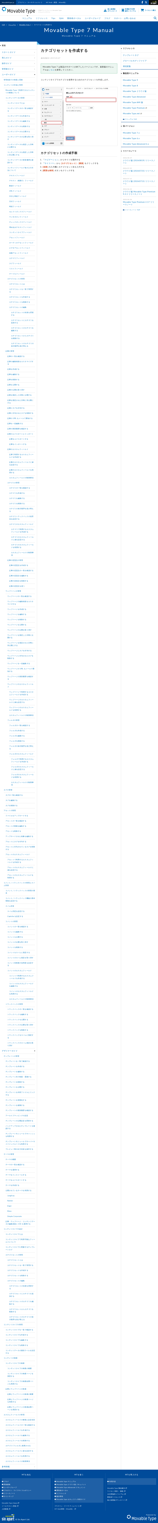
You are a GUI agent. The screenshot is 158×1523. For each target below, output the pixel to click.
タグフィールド (15, 263)
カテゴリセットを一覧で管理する (21, 291)
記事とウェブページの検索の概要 (20, 1394)
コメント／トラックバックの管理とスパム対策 (19, 884)
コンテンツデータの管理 (15, 98)
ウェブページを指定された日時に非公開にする (20, 644)
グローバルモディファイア (135, 61)
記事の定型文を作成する (18, 565)
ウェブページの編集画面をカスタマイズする (20, 603)
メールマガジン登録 (9, 1506)
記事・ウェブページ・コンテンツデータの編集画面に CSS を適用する (20, 1223)
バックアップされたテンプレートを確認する (20, 1127)
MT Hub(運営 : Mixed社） (64, 1509)
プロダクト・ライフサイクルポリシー (17, 1490)
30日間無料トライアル (115, 1494)
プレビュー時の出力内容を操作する (19, 1149)
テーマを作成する (12, 1185)
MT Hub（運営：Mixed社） (56, 2)
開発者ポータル (74, 18)
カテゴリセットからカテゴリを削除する (22, 337)
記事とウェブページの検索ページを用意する (20, 1401)
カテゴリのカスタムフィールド (21, 524)
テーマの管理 (9, 1154)
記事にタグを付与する (16, 408)
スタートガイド (9, 52)
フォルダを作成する (17, 731)
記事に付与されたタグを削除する (20, 413)
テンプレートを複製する (15, 1105)
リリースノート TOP (132, 210)
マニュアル (27, 18)
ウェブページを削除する (17, 619)
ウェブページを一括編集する (18, 663)
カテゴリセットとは (17, 284)
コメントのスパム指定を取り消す (20, 958)
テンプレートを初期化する (16, 1100)
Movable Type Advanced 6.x (136, 144)
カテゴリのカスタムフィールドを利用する (22, 546)
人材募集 (5, 1509)
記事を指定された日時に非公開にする (20, 402)
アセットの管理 (10, 810)
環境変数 (127, 66)
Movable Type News (10, 1503)
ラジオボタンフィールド (18, 217)
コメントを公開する (15, 937)
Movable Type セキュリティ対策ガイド (71, 1499)
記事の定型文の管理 (15, 560)
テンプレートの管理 (11, 1056)
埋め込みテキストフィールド (20, 227)
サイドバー (49, 163)
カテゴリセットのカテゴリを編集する (22, 329)
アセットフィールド (17, 237)
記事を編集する (13, 374)
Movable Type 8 (130, 86)
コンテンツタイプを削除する (17, 1345)
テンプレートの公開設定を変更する (19, 1121)
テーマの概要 (11, 1159)
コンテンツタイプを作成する (17, 1335)
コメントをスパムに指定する (18, 952)
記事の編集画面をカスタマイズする (20, 363)
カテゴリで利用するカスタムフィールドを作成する (22, 531)
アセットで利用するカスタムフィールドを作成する (20, 861)
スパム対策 (10, 906)
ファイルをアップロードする (17, 816)
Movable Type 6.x (131, 138)
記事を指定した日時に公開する (19, 395)
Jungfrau (11, 1196)
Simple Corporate (14, 1216)
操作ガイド (7, 63)
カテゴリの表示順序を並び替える (21, 510)
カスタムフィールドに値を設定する (19, 1451)
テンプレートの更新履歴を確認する (19, 1110)
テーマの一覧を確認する (15, 1165)
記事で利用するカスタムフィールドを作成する (21, 456)
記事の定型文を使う (17, 586)
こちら (52, 70)
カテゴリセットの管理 (16, 279)
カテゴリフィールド (17, 258)
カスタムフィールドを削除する (18, 1441)
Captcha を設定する (15, 916)
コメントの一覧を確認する (17, 927)
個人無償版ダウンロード (116, 1500)
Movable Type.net (131, 114)
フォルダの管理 (13, 720)
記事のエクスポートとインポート (20, 434)
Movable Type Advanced (134, 97)
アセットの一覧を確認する (16, 821)
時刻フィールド (15, 206)
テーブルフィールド (17, 274)
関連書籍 (7, 1484)
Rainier (10, 1201)
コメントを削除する (15, 947)
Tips (53, 18)
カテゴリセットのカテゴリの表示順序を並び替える (22, 345)
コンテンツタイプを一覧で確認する (19, 1330)
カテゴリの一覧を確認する (19, 488)
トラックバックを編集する (17, 1014)
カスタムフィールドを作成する (18, 1430)
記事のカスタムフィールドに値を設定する (21, 463)
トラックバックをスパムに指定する (20, 1036)
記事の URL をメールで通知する (20, 418)
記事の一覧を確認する (16, 356)
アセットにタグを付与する (16, 841)
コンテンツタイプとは (16, 103)
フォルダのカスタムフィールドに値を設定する (22, 768)
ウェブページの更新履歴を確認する (20, 678)
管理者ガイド (8, 69)
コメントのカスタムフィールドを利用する (21, 993)
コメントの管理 (12, 921)
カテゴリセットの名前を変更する (22, 314)
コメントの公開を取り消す (17, 942)
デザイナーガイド (10, 1051)
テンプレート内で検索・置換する (19, 1077)
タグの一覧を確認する (14, 795)
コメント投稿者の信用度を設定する (20, 964)
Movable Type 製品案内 (116, 1488)
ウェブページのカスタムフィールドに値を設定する (21, 701)
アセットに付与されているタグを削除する (20, 848)
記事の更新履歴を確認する (17, 429)
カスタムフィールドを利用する (18, 1456)
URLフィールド (15, 191)
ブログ (107, 18)
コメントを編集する (15, 932)
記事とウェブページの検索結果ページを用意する (20, 1408)
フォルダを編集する (17, 736)
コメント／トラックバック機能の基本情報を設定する (20, 900)
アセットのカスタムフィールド (18, 854)
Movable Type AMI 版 (133, 102)
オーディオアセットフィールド (21, 243)
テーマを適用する (12, 1170)
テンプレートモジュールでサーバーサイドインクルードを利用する (20, 1143)
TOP (3, 25)
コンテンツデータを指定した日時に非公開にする (20, 154)
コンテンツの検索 (11, 1358)
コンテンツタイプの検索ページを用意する (20, 1375)
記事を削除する (13, 380)
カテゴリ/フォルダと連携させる (18, 1446)
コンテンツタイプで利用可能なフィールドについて (20, 1241)
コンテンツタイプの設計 (13, 1229)
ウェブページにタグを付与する (19, 651)
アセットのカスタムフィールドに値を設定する (20, 869)
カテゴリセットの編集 (18, 307)
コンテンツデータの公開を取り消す (20, 138)
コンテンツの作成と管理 (13, 85)
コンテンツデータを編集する (18, 121)
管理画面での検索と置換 (13, 80)
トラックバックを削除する (17, 1030)
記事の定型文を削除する (18, 581)
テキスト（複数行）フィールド (21, 181)
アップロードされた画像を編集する (19, 836)
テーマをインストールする (16, 1175)
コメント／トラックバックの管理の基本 (20, 892)
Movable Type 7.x (131, 133)
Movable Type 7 (25, 25)
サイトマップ (9, 1496)
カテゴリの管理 (13, 483)
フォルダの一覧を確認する (19, 725)
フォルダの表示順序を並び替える (21, 747)
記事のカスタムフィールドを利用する (21, 471)
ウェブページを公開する (17, 625)
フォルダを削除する (17, 741)
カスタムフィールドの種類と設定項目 (20, 1420)
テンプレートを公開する (15, 1087)
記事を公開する (13, 385)
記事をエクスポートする (18, 439)
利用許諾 (112, 1481)
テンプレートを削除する (15, 1082)
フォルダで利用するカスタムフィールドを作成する (22, 760)
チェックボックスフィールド (20, 222)
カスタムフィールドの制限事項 (21, 478)
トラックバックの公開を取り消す (20, 1025)
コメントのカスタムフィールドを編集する (21, 985)
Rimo (9, 1211)
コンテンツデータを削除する (18, 126)
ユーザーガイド (9, 75)
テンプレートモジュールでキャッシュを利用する (20, 1135)
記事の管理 (10, 351)
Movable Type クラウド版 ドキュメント (71, 1484)
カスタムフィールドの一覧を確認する (20, 1425)
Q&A (61, 18)
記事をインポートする (18, 444)
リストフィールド (16, 269)
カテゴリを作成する (17, 493)
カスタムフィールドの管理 (14, 1415)
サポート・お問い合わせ (125, 18)
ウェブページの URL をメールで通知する (20, 670)
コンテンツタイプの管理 (13, 1325)
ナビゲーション (51, 160)
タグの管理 (8, 790)
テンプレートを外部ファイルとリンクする (20, 1094)
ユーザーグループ (93, 18)
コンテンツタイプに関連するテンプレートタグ (20, 1248)
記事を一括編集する (15, 423)
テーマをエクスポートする (16, 1180)
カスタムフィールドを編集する (18, 1435)
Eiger (9, 1206)
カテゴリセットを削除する (19, 302)
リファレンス (42, 18)
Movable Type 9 (130, 80)
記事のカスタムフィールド (17, 449)
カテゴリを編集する (17, 498)
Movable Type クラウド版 (135, 91)
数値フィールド (15, 186)
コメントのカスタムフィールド (19, 971)
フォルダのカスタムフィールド (21, 754)
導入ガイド (7, 58)
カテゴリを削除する (17, 503)
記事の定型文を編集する (18, 576)
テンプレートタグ (131, 55)
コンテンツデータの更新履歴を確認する (20, 161)
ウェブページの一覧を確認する (19, 596)
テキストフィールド (17, 175)
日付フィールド (15, 201)
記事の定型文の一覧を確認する (21, 570)
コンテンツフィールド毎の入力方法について (20, 169)
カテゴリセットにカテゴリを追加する (22, 322)
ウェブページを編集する (17, 614)
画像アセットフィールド (18, 253)
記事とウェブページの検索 (16, 1389)
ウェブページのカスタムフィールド (20, 685)
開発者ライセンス (114, 1497)
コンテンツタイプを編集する (17, 1340)
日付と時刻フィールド (18, 196)
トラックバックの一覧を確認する (20, 1009)
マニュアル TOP (131, 119)
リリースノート (9, 1493)
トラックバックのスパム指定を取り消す (20, 1044)
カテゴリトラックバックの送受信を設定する (21, 518)
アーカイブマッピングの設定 (17, 1115)
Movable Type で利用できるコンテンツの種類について (20, 92)
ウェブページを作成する (17, 609)
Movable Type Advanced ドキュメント (71, 1487)
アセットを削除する (13, 831)
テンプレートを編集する (15, 1072)
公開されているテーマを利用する (19, 1190)
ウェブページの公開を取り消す (19, 630)
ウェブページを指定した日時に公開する (20, 636)
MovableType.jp (8, 2)
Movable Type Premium (134, 108)
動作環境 (60, 1496)
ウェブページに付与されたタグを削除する (20, 657)
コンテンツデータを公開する (18, 131)
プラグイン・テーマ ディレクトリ (67, 1506)
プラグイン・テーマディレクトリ (30, 2)
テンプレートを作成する (15, 1066)
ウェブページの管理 (13, 591)
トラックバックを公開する (17, 1020)
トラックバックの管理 (14, 1004)
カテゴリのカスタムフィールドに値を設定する (22, 538)
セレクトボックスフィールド (20, 212)
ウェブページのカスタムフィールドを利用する (21, 709)
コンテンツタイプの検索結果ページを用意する (20, 1383)
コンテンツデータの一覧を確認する (20, 110)
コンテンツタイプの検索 (15, 1363)
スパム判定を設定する (16, 911)
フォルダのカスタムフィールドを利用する (22, 776)
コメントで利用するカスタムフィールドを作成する (21, 977)
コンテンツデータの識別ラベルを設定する (20, 1352)
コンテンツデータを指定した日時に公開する (20, 146)
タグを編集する (12, 800)
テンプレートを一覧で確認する (18, 1061)
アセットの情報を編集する (16, 826)
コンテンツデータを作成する (18, 116)
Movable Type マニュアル (66, 1481)
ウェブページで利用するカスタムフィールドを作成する (21, 693)
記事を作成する (13, 369)
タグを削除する (12, 805)
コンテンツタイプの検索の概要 (19, 1368)
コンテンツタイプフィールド (20, 232)
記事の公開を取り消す (16, 390)
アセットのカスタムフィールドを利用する (20, 876)
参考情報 (6, 1467)
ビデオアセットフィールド (19, 248)
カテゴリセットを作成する (19, 297)
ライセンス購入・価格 (115, 1491)
